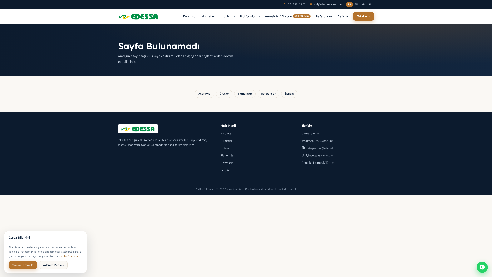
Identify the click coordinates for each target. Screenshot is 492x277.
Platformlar (248, 16)
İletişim (342, 16)
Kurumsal (189, 16)
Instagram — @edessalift (320, 148)
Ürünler (225, 16)
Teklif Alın (363, 16)
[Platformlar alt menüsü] (259, 16)
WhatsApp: (318, 141)
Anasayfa (204, 93)
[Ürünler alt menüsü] (234, 16)
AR (363, 4)
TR (349, 4)
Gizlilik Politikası (204, 189)
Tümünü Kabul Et (23, 265)
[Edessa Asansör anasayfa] (138, 16)
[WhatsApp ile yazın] (482, 267)
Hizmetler (208, 16)
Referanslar (324, 16)
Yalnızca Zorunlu (53, 265)
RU (370, 4)
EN (356, 4)
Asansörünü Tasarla (287, 16)
